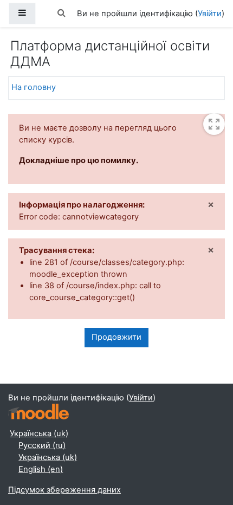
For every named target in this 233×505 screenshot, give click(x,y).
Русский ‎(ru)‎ (42, 445)
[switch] (214, 124)
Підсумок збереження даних (64, 490)
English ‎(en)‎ (40, 469)
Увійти (210, 13)
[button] (62, 13)
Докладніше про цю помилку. (78, 160)
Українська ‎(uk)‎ (39, 433)
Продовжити (116, 337)
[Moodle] (38, 411)
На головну (33, 87)
